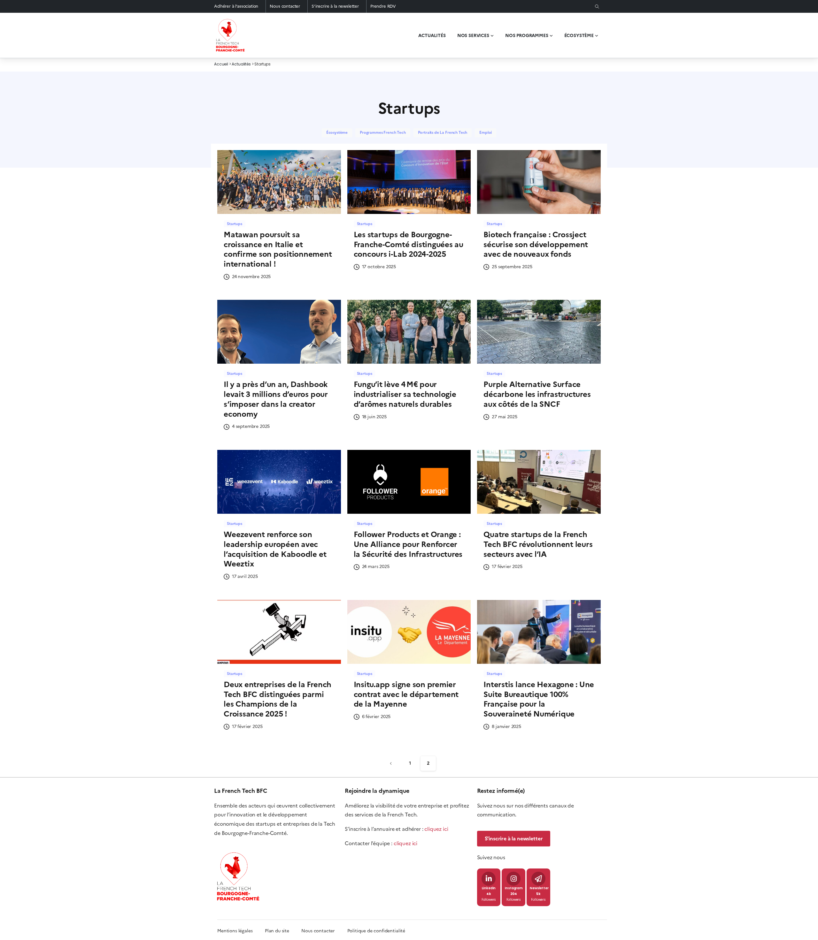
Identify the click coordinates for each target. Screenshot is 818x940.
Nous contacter (285, 6)
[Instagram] (513, 879)
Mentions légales (234, 931)
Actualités (241, 64)
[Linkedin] (489, 879)
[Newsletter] (538, 879)
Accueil (221, 64)
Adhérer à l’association (236, 6)
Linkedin (489, 888)
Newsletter (539, 888)
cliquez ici (436, 829)
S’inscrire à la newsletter (335, 6)
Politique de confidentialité (376, 931)
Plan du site (283, 931)
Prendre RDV (383, 6)
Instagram (514, 888)
